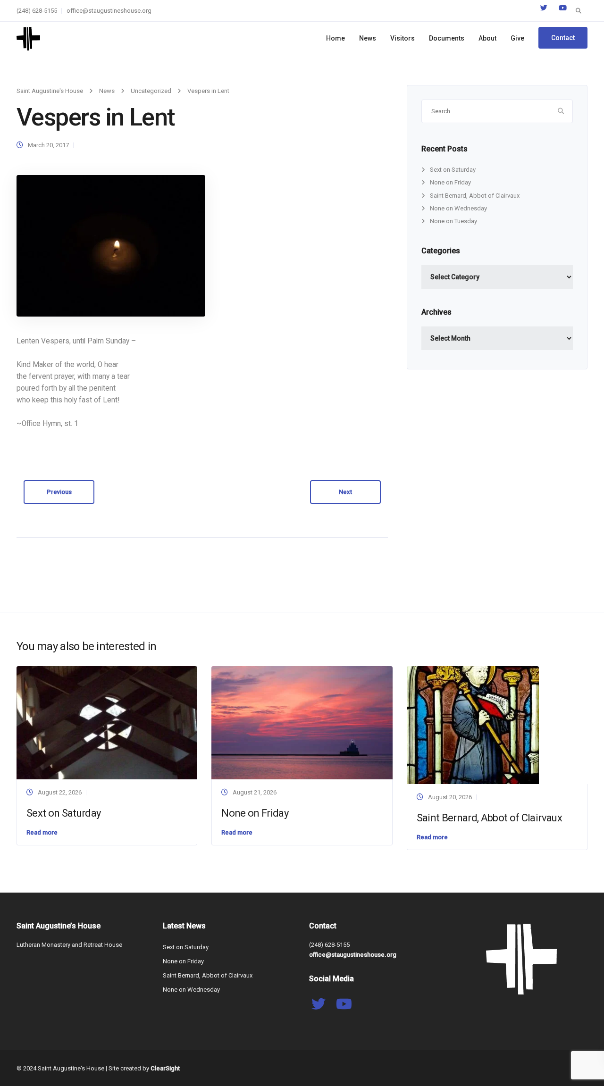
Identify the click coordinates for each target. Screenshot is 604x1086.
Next (345, 491)
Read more (42, 832)
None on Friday (450, 182)
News (367, 38)
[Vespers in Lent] (111, 245)
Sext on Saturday (453, 169)
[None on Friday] (301, 722)
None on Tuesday (453, 221)
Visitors (402, 38)
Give (517, 38)
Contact (563, 38)
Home (335, 38)
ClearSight (165, 1068)
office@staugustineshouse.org (109, 10)
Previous (59, 491)
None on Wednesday (458, 208)
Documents (446, 38)
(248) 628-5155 (37, 10)
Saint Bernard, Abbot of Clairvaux (475, 195)
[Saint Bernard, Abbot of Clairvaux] (473, 724)
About (487, 38)
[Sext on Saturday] (107, 722)
